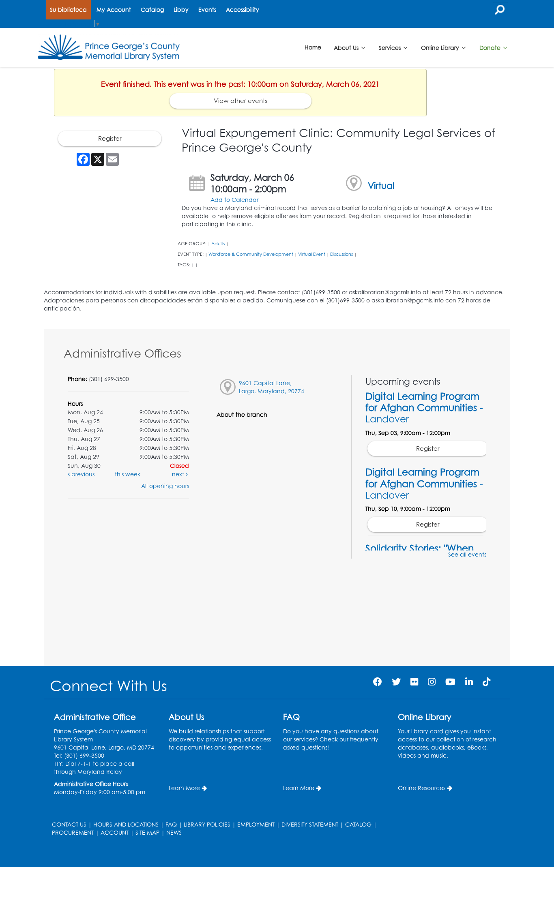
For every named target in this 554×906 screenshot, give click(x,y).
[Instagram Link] (432, 681)
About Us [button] (347, 47)
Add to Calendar (234, 199)
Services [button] (390, 47)
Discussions (341, 254)
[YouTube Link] (450, 681)
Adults (218, 243)
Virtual (381, 185)
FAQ (171, 824)
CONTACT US (69, 824)
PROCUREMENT (73, 832)
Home (313, 47)
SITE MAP (147, 832)
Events (207, 9)
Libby (181, 9)
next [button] (179, 474)
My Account (114, 9)
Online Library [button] (441, 47)
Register (110, 138)
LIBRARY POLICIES (207, 824)
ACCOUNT (115, 832)
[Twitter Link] (396, 681)
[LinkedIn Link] (469, 681)
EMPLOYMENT (256, 824)
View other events (240, 101)
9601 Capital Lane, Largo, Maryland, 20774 (271, 386)
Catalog (152, 9)
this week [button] (127, 474)
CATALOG (358, 824)
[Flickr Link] (414, 681)
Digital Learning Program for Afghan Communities (424, 407)
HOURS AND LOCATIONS (126, 824)
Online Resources (421, 787)
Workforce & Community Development (250, 254)
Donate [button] (490, 47)
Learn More (184, 787)
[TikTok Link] (486, 681)
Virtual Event (311, 254)
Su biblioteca (68, 9)
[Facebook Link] (377, 681)
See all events (467, 554)
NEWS (174, 832)
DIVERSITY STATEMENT (309, 824)
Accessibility (242, 9)
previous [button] (82, 474)
